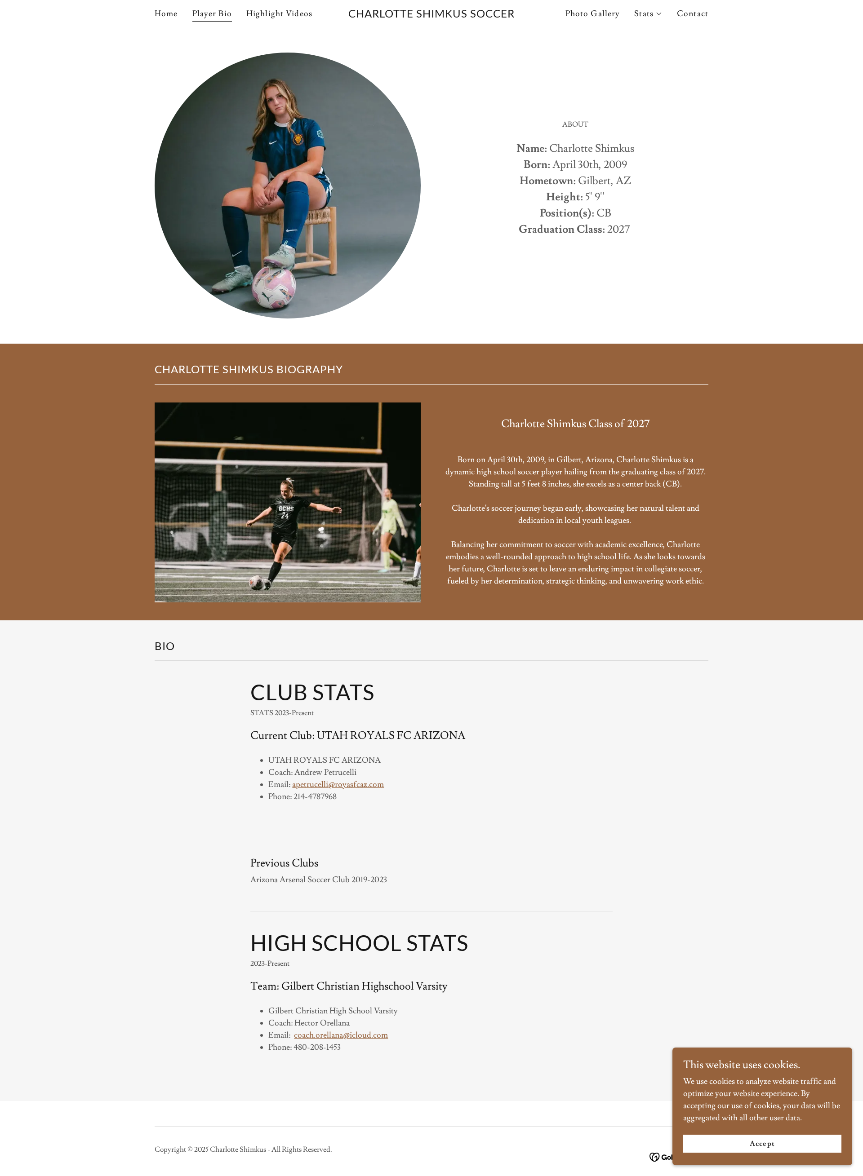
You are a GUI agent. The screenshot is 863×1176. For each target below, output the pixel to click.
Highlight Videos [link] (279, 14)
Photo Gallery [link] (592, 14)
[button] (648, 14)
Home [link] (166, 14)
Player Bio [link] (212, 14)
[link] (431, 15)
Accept (762, 1143)
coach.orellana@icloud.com (341, 1035)
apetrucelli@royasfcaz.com (338, 784)
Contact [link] (692, 14)
